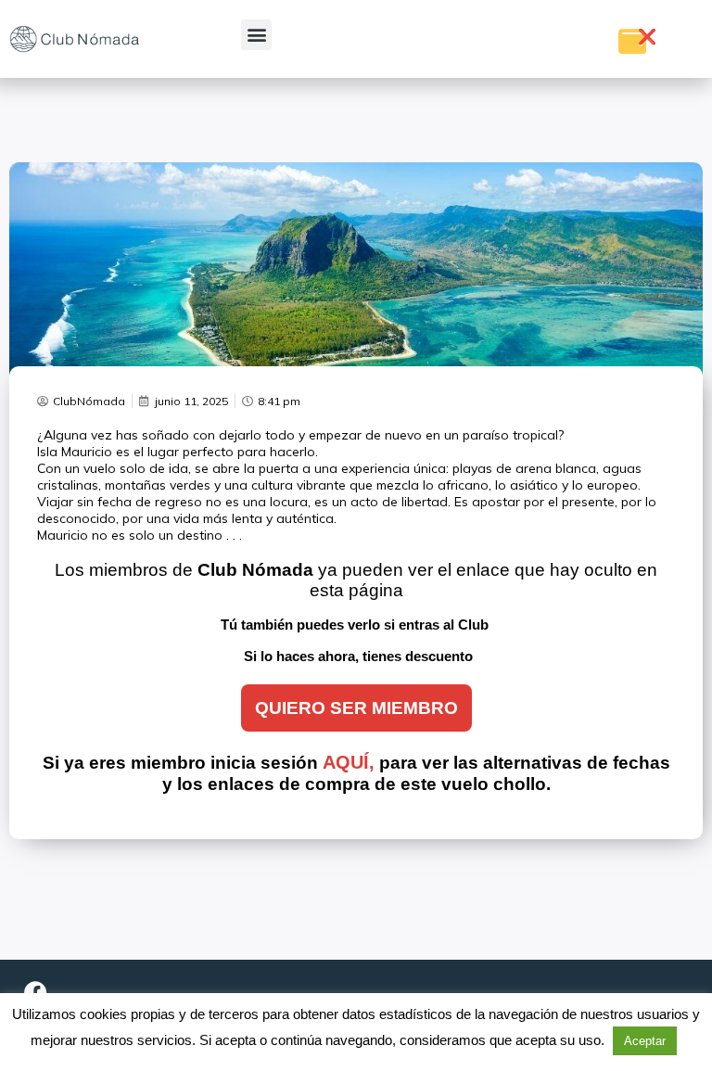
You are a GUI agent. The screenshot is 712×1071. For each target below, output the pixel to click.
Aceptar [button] (645, 1041)
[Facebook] (35, 992)
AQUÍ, (349, 762)
